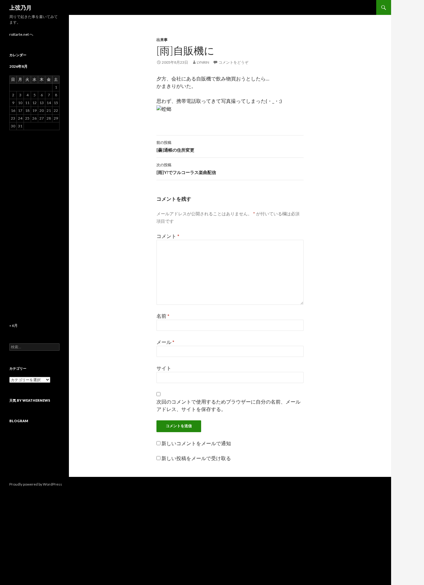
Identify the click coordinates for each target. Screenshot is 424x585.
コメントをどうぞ (233, 62)
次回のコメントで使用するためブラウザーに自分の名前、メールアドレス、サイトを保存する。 (228, 405)
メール (165, 342)
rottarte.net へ (21, 34)
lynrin (203, 62)
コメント (167, 236)
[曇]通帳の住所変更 (175, 146)
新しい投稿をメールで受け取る (196, 458)
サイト (163, 368)
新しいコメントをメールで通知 (196, 443)
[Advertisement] (34, 226)
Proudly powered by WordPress (35, 484)
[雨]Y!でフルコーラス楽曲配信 (186, 168)
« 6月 (13, 325)
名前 (162, 316)
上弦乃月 (20, 7)
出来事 (162, 39)
